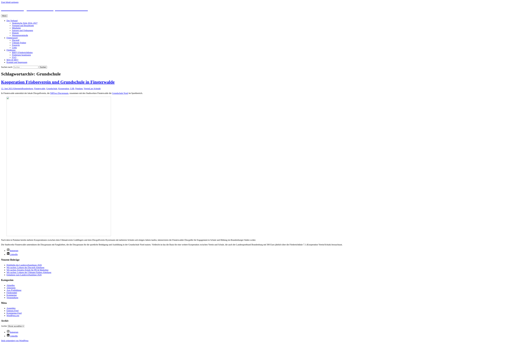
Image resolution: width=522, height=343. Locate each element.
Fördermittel (12, 293)
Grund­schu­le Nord (120, 93)
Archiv (4, 326)
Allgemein (17, 88)
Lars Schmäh (95, 88)
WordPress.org (13, 315)
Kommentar (12, 295)
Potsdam (79, 88)
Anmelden (11, 308)
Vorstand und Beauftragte (23, 25)
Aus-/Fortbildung (14, 290)
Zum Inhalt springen (9, 2)
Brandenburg (27, 88)
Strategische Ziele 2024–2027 (25, 23)
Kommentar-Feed (14, 313)
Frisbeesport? (12, 38)
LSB (72, 88)
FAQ (14, 57)
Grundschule (51, 88)
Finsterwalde (39, 88)
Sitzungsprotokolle (20, 35)
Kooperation (63, 88)
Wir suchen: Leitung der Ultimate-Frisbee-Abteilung (29, 272)
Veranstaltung (12, 297)
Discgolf (15, 40)
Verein (86, 88)
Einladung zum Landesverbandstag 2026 (24, 275)
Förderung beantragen (21, 55)
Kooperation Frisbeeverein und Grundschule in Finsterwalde (58, 82)
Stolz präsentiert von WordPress (14, 340)
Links (14, 47)
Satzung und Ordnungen (22, 30)
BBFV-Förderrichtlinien (22, 52)
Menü (4, 16)
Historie (15, 33)
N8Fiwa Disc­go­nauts (59, 93)
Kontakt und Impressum (17, 62)
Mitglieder (16, 28)
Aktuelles (11, 285)
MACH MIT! (12, 60)
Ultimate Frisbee (19, 43)
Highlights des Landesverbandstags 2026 (24, 265)
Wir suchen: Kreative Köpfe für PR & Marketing (27, 270)
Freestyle (16, 45)
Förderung (11, 50)
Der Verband (12, 20)
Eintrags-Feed (12, 311)
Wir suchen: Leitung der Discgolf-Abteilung (25, 267)
